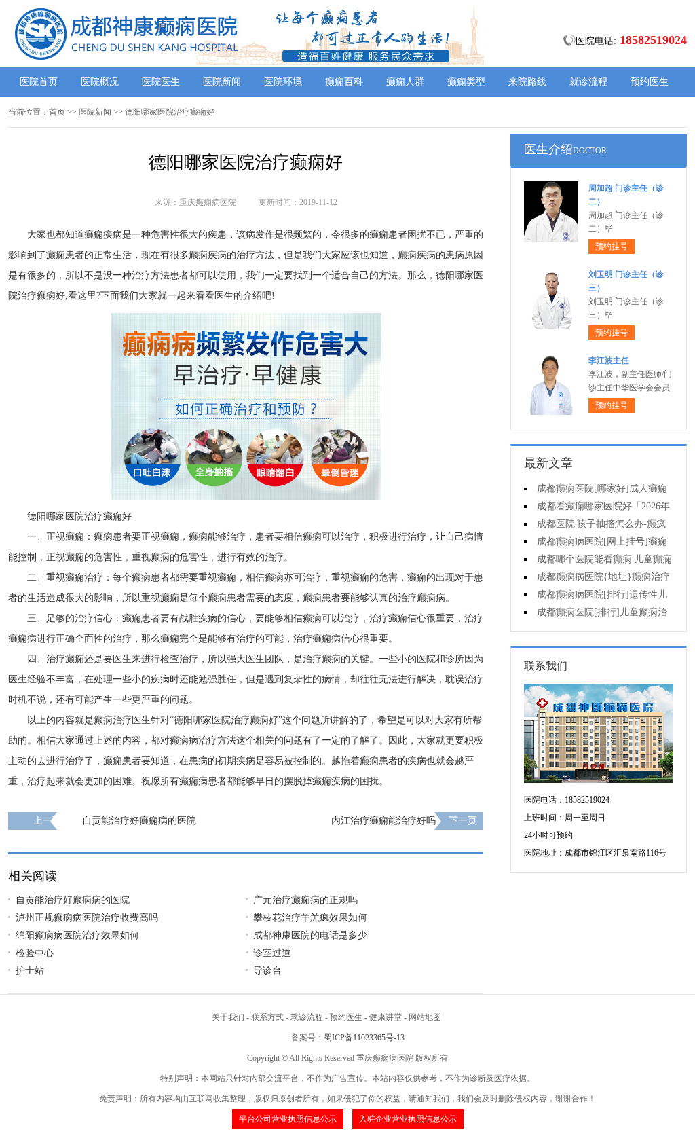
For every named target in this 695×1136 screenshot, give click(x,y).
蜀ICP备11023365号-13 (364, 1037)
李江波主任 (608, 360)
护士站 (30, 971)
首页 (57, 112)
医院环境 (283, 82)
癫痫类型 (466, 82)
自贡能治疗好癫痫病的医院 (139, 821)
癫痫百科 (344, 82)
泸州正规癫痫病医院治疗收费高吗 (87, 918)
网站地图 (425, 1017)
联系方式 (267, 1017)
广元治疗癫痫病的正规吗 (305, 900)
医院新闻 (222, 82)
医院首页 (39, 82)
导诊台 (267, 971)
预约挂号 (611, 246)
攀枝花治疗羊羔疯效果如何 (310, 918)
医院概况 (100, 82)
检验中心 (35, 953)
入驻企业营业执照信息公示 (408, 1119)
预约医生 (650, 82)
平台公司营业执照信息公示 (288, 1119)
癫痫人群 (405, 82)
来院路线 (527, 82)
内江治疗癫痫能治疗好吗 (383, 821)
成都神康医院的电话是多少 (310, 935)
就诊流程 (588, 82)
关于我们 (228, 1017)
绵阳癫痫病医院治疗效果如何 (77, 935)
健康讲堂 (385, 1017)
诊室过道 (272, 953)
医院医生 (161, 82)
